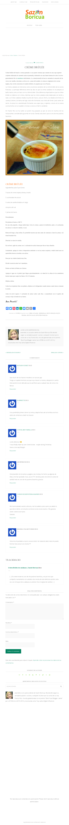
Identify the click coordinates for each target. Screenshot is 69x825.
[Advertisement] (34, 42)
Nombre (9, 623)
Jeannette (21, 400)
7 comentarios (39, 62)
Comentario (10, 602)
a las (18, 368)
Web (7, 641)
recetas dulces (31, 315)
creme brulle (42, 313)
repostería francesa (41, 315)
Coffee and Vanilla (24, 430)
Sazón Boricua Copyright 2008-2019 (34, 822)
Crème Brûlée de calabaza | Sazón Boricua (23, 568)
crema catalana (33, 313)
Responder (13, 389)
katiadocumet (22, 365)
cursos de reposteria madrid (28, 494)
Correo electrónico (12, 632)
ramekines (20, 78)
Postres (18, 313)
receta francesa (51, 313)
